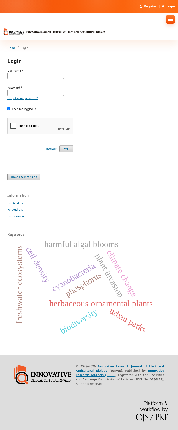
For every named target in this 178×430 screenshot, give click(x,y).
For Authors (15, 209)
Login (170, 6)
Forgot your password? (22, 98)
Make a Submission (23, 177)
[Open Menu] (170, 19)
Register (150, 6)
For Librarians (16, 216)
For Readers (15, 203)
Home (11, 48)
